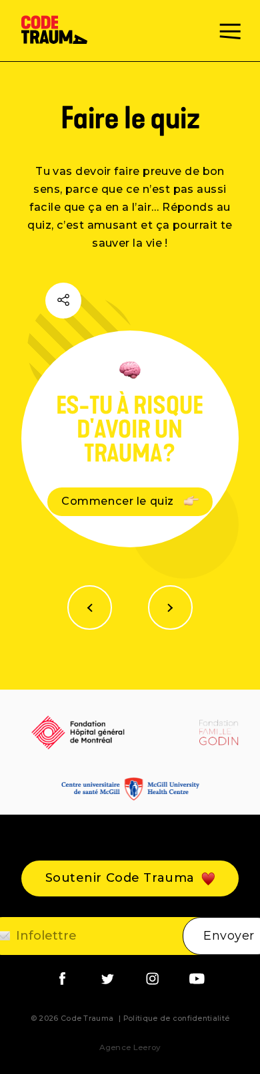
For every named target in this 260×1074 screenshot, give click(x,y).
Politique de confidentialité (176, 1018)
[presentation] (89, 607)
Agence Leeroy (130, 1047)
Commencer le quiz (119, 500)
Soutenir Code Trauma (120, 878)
